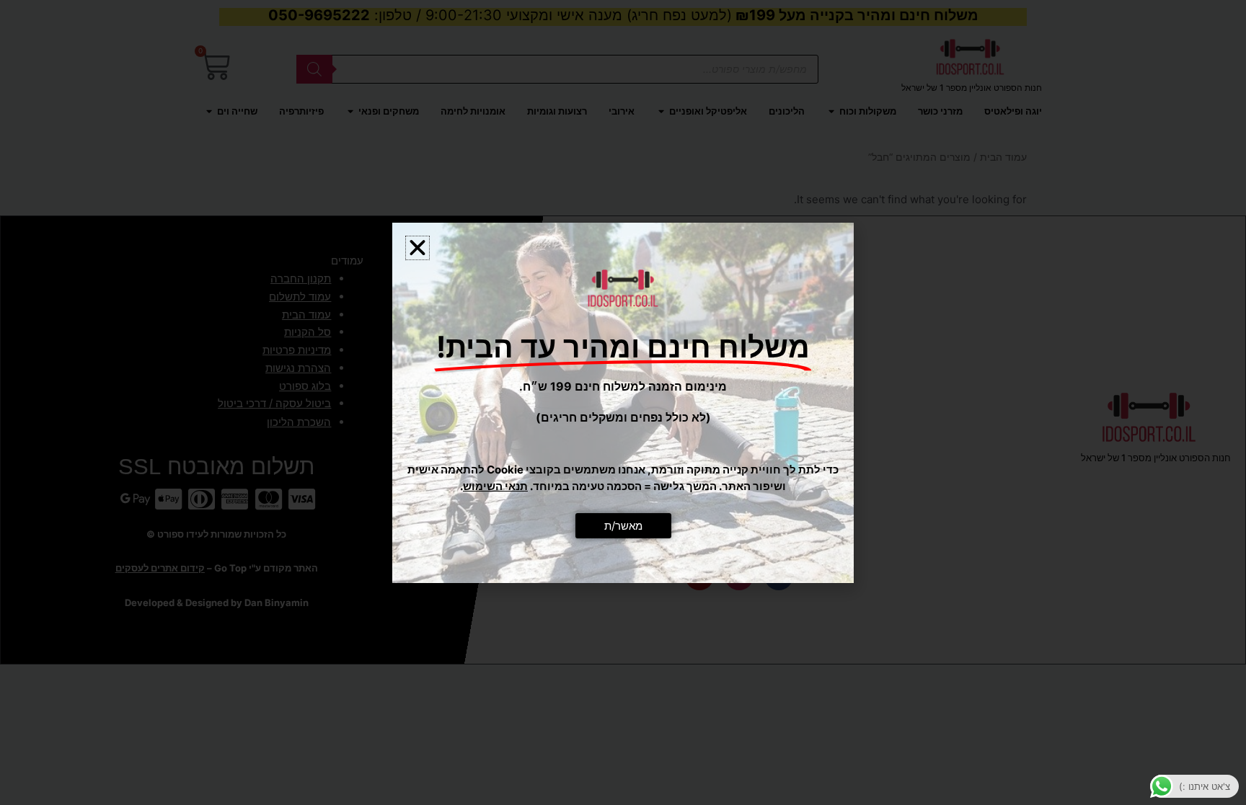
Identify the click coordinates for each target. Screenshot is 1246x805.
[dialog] (623, 402)
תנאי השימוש (495, 486)
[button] (417, 248)
